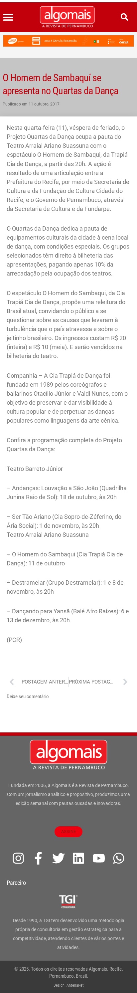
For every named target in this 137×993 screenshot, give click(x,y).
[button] (8, 17)
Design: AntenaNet (69, 985)
